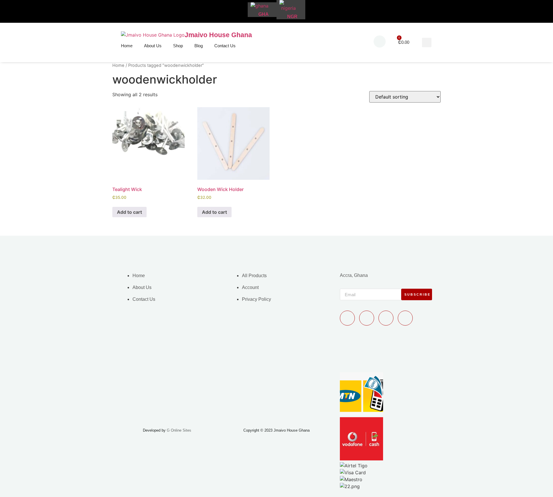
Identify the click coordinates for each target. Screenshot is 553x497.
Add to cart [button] (129, 212)
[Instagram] (405, 318)
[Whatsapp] (347, 318)
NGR (292, 16)
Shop (178, 45)
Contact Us (225, 45)
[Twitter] (385, 318)
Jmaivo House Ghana (218, 35)
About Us (153, 45)
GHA (263, 14)
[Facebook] (366, 318)
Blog (198, 45)
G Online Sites (179, 430)
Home (126, 45)
